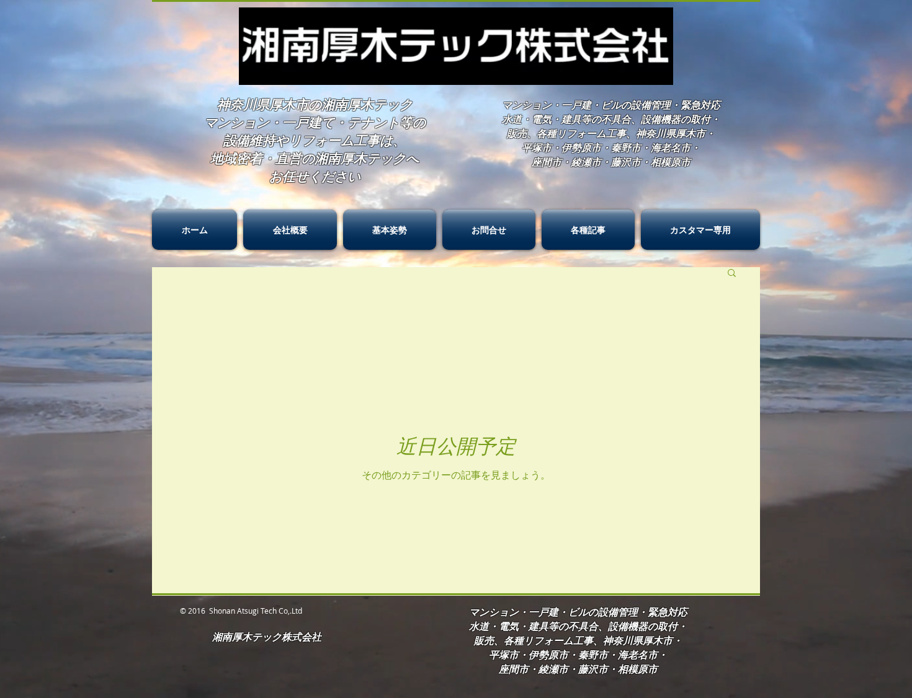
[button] (732, 273)
